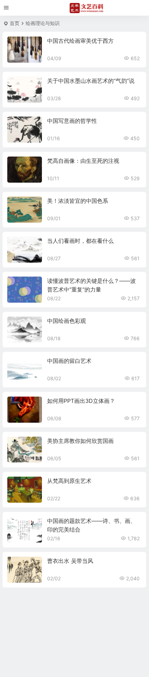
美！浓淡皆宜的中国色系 (77, 200)
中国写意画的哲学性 (72, 120)
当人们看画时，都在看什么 (80, 240)
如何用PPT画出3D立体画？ (81, 400)
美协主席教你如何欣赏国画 (80, 440)
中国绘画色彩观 (66, 320)
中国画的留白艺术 (69, 360)
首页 (14, 23)
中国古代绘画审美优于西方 (80, 40)
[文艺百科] (86, 8)
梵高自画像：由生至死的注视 (83, 160)
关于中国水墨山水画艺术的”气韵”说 (90, 80)
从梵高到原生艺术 (69, 480)
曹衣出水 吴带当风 (70, 560)
